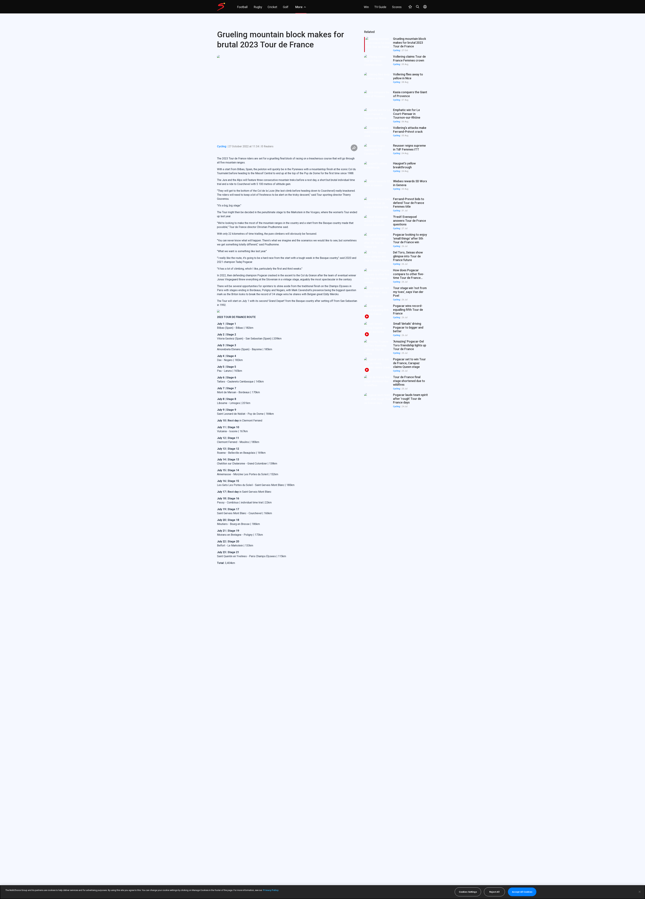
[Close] (639, 891)
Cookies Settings (468, 892)
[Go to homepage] (221, 7)
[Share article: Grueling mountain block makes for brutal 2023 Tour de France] (354, 147)
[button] (396, 62)
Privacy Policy (270, 890)
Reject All (494, 892)
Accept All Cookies (522, 892)
